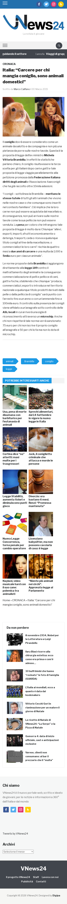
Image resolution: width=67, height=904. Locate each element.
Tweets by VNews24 (15, 833)
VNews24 (34, 868)
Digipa (56, 895)
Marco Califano (22, 89)
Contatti (41, 881)
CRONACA (9, 64)
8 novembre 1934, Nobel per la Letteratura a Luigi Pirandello (42, 639)
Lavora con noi (50, 877)
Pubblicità (27, 881)
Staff (36, 877)
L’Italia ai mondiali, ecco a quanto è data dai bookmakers (40, 691)
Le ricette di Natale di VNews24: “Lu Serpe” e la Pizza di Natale (40, 724)
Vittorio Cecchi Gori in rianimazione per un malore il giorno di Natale (42, 707)
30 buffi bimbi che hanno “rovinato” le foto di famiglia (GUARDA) (42, 675)
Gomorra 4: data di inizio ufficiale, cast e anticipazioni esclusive (42, 740)
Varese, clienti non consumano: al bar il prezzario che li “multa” (39, 756)
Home (6, 600)
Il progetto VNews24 (18, 877)
